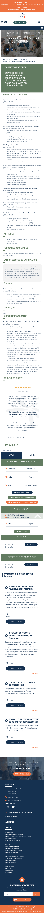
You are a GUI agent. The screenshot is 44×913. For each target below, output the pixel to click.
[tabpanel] (22, 509)
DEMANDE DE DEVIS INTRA (23, 497)
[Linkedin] (8, 806)
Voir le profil (31, 544)
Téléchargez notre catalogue (20, 812)
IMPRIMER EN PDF (23, 492)
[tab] (11, 455)
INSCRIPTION (23, 531)
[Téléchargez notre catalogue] (6, 812)
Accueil (5, 59)
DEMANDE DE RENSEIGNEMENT (23, 502)
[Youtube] (5, 22)
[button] (42, 28)
